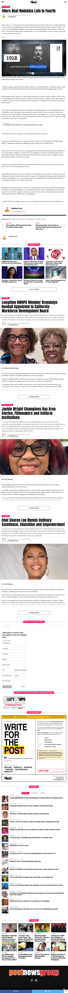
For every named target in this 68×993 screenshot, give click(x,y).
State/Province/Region (20, 670)
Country (17, 675)
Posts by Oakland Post (18, 211)
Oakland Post (12, 16)
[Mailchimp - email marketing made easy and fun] (23, 686)
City (3, 670)
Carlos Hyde (20, 219)
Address (4, 659)
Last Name (5, 654)
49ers (13, 219)
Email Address (6, 643)
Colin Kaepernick (30, 219)
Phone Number (6, 680)
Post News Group (13, 325)
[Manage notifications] (64, 989)
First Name (5, 648)
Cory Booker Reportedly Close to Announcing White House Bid (22, 125)
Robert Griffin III (41, 219)
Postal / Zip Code (7, 675)
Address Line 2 (6, 664)
